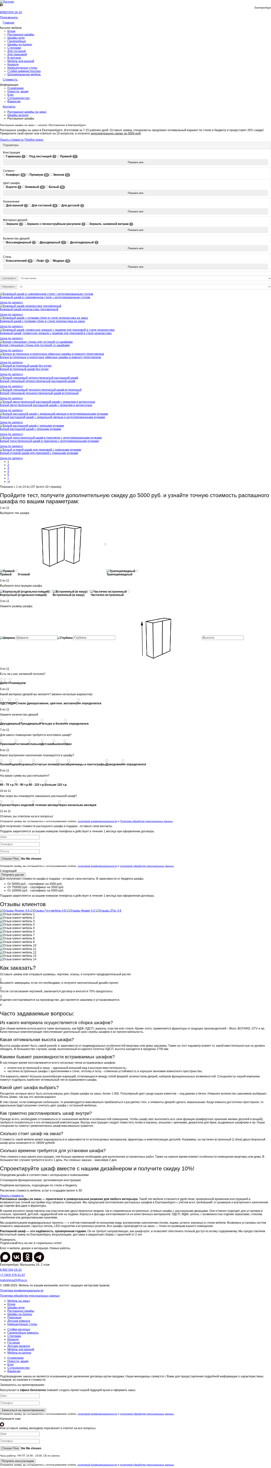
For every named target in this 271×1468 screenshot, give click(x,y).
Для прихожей (17, 54)
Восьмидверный (19, 242)
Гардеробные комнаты (23, 1332)
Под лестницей (42, 156)
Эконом (60, 174)
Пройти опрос (34, 139)
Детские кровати (18, 1346)
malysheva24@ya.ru (13, 1280)
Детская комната (18, 1320)
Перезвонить (9, 17)
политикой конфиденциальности (97, 821)
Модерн (60, 260)
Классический (18, 260)
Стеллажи (14, 47)
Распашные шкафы (20, 34)
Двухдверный (52, 242)
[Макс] (1, 5)
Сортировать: (9, 278)
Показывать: (8, 286)
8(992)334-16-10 (11, 12)
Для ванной (16, 205)
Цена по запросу (11, 302)
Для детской (72, 205)
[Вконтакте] (16, 1261)
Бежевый (34, 186)
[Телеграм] (39, 1261)
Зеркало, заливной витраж (110, 223)
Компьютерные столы (22, 67)
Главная (8, 22)
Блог (10, 94)
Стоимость (10, 79)
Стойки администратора (24, 71)
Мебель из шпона (19, 1352)
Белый (56, 186)
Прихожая (14, 1317)
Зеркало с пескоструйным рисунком (55, 223)
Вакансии (13, 101)
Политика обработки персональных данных (146, 821)
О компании (15, 88)
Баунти (12, 186)
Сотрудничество (18, 98)
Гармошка (14, 156)
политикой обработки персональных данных (147, 866)
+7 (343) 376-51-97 (12, 1275)
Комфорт (14, 174)
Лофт (42, 260)
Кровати (13, 64)
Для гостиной (16, 51)
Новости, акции (17, 91)
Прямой (67, 156)
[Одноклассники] (28, 1261)
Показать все (135, 162)
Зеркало (13, 223)
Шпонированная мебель (24, 74)
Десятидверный (83, 242)
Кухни (11, 31)
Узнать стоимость (12, 139)
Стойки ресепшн (18, 1329)
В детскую (14, 57)
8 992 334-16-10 (11, 1269)
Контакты (9, 106)
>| (8, 481)
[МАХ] (5, 1261)
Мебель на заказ (18, 1300)
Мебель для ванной (20, 61)
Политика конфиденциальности (21, 1290)
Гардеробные (16, 41)
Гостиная (13, 1342)
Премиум (38, 174)
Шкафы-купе (16, 37)
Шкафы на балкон (19, 44)
